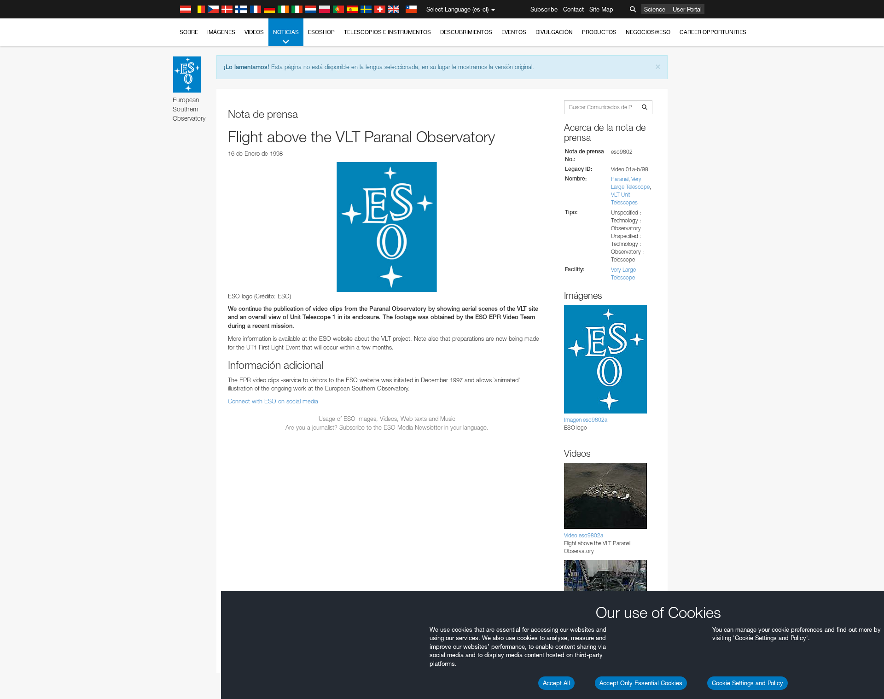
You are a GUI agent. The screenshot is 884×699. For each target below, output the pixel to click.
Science (654, 9)
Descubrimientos (466, 32)
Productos (599, 32)
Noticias (286, 32)
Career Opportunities (713, 32)
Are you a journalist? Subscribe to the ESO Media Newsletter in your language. (387, 427)
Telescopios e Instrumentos (387, 32)
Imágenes (221, 32)
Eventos (513, 32)
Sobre (189, 32)
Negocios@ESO (648, 32)
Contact (573, 9)
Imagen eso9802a (585, 419)
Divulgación (554, 32)
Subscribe (544, 9)
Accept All (556, 683)
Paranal (619, 178)
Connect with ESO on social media (273, 401)
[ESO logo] (387, 227)
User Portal (687, 9)
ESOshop (321, 32)
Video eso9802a (583, 535)
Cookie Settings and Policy (747, 683)
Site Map (601, 9)
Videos (254, 32)
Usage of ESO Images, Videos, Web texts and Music (387, 418)
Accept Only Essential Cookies (640, 683)
